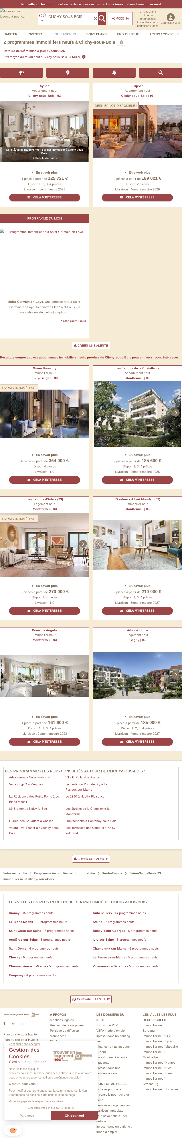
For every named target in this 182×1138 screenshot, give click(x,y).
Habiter (10, 34)
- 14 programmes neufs (119, 913)
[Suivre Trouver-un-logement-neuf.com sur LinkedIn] (22, 1023)
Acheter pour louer (109, 1089)
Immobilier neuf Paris (157, 1073)
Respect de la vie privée (67, 1025)
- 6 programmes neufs (125, 930)
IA (122, 18)
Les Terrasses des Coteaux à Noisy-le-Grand (90, 830)
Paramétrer (28, 1115)
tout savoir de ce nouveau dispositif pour (91, 4)
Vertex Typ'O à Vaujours (26, 784)
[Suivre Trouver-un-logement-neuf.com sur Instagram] (13, 1023)
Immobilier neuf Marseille (160, 1046)
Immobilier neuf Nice (157, 1068)
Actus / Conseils (163, 34)
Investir (35, 34)
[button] (13, 1130)
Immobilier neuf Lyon (157, 1041)
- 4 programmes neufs (32, 975)
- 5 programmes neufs (30, 957)
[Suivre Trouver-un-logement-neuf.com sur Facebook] (5, 1023)
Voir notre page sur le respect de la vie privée (36, 1101)
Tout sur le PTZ (107, 1025)
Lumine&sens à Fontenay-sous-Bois (90, 821)
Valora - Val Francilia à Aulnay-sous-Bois (34, 830)
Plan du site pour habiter (21, 1034)
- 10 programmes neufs (38, 922)
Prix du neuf (128, 34)
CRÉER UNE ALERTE (92, 345)
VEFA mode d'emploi (110, 1030)
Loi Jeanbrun (64, 34)
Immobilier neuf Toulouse (160, 1089)
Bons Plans (96, 34)
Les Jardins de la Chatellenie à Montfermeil (87, 811)
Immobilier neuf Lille (157, 1036)
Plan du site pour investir (21, 1039)
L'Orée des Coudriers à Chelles (31, 821)
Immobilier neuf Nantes (159, 1062)
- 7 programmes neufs (114, 922)
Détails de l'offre (45, 158)
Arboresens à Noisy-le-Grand (29, 777)
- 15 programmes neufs (31, 913)
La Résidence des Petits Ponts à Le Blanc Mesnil (34, 799)
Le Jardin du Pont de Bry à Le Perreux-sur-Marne (86, 786)
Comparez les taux (93, 999)
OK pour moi (74, 1115)
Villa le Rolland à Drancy (82, 777)
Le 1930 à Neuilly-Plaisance (85, 796)
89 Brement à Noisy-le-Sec (28, 808)
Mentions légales (62, 1020)
